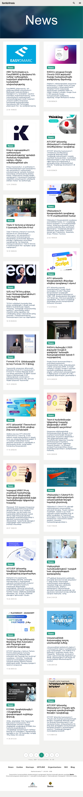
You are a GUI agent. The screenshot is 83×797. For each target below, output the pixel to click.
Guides (19, 767)
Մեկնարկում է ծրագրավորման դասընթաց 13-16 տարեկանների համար (61, 213)
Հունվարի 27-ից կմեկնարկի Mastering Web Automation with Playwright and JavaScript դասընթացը (20, 643)
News (10, 767)
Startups (30, 767)
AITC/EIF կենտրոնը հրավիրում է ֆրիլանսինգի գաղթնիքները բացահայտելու (21, 571)
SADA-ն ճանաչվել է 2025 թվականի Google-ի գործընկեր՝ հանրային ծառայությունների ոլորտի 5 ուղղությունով (60, 352)
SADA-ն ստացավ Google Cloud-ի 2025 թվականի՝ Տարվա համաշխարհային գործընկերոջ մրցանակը (59, 75)
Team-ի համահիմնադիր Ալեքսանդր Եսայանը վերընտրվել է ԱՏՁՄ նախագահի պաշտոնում (59, 423)
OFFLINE (41, 767)
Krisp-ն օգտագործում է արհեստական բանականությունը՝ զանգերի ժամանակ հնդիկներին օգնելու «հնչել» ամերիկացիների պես (20, 156)
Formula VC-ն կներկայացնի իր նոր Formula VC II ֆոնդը (20, 362)
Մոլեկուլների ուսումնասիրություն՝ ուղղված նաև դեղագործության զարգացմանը (61, 570)
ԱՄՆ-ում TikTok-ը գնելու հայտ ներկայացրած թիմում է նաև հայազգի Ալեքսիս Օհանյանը (21, 295)
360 (66, 767)
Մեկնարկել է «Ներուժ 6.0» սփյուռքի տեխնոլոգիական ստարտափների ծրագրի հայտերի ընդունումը (60, 498)
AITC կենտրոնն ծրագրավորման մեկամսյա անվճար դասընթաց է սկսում (61, 280)
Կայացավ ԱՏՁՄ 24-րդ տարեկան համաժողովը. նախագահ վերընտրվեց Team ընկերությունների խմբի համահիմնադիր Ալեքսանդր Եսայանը (21, 496)
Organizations (54, 767)
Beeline (72, 774)
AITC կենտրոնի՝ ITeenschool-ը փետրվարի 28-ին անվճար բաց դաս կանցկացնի (21, 427)
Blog (73, 767)
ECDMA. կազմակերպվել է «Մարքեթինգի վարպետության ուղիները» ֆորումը (19, 713)
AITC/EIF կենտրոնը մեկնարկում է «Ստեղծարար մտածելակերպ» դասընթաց (61, 144)
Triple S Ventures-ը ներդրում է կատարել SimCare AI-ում (20, 226)
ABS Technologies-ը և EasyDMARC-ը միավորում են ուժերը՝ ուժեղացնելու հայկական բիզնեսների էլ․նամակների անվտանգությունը (20, 78)
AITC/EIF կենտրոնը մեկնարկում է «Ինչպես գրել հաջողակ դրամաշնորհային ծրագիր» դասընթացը (61, 709)
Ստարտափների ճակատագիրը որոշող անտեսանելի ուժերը (58, 640)
